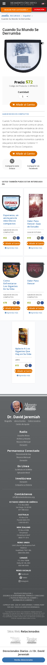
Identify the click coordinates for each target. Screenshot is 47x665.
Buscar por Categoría (15, 9)
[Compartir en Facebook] (18, 238)
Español (26, 16)
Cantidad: (23, 92)
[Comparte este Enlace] (14, 238)
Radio (23, 432)
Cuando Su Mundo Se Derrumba (15, 19)
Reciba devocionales (23, 660)
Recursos (15, 16)
